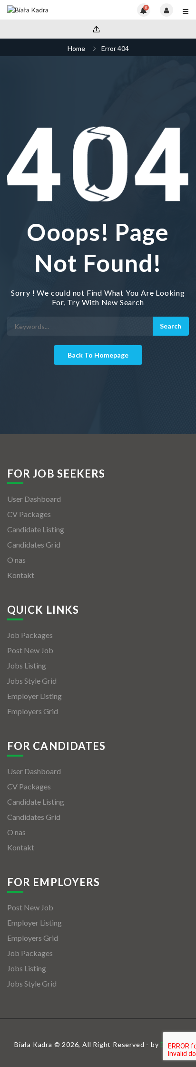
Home (76, 48)
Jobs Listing (26, 665)
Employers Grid (32, 711)
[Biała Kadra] (52, 10)
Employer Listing (34, 695)
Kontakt (20, 574)
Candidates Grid (33, 544)
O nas (16, 559)
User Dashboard (34, 498)
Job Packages (30, 634)
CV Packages (29, 514)
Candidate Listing (35, 529)
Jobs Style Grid (32, 680)
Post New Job (30, 650)
